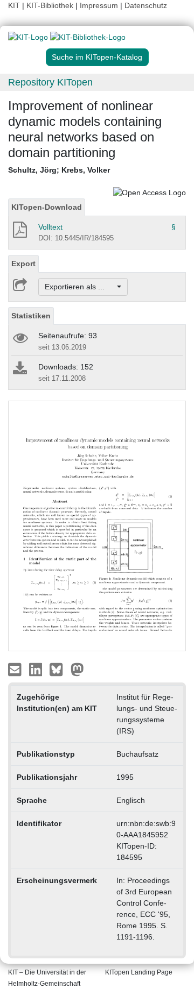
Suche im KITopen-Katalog (97, 57)
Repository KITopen (50, 82)
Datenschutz (145, 5)
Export (23, 263)
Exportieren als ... (80, 286)
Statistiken (31, 315)
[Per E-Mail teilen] (16, 669)
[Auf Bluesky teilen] (59, 669)
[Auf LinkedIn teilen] (37, 669)
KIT (14, 5)
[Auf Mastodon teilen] (77, 669)
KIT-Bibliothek (50, 5)
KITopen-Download (46, 207)
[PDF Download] (19, 233)
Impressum (99, 5)
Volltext (50, 227)
